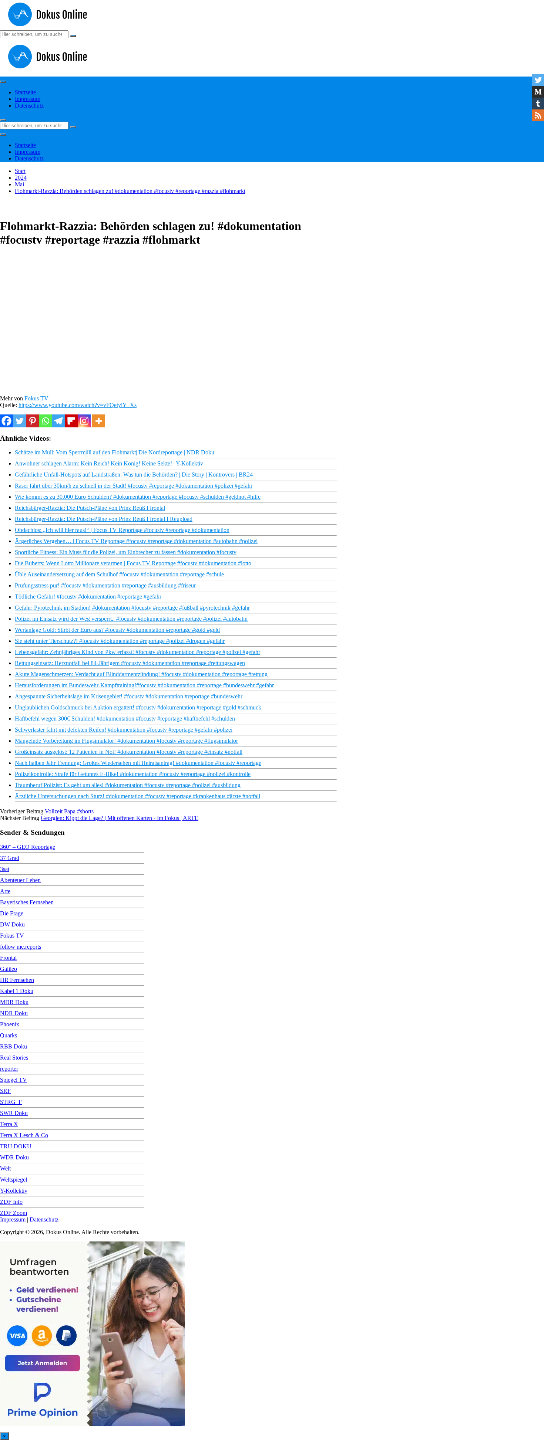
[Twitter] (19, 420)
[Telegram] (58, 420)
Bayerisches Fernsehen (27, 902)
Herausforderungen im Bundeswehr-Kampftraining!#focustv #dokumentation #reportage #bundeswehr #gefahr (144, 685)
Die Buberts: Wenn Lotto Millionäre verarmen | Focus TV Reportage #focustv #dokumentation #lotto (133, 563)
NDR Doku (14, 1013)
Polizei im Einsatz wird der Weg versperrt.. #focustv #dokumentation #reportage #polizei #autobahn (131, 619)
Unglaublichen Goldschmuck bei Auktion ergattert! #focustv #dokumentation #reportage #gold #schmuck (138, 707)
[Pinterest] (32, 420)
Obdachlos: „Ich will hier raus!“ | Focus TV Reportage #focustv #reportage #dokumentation (122, 530)
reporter (9, 1068)
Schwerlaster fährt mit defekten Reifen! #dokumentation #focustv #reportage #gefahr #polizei (123, 729)
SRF (5, 1091)
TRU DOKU (15, 1146)
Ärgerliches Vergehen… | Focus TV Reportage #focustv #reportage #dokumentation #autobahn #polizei (136, 541)
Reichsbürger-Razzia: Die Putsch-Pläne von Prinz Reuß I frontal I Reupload (103, 519)
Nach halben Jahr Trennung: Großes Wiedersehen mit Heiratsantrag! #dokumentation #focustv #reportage (138, 763)
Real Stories (14, 1057)
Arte (5, 891)
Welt (5, 1168)
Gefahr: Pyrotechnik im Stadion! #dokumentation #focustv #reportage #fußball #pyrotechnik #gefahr (132, 607)
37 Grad (9, 858)
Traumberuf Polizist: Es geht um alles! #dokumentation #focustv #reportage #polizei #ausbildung (128, 785)
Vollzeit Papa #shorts (69, 811)
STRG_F (11, 1102)
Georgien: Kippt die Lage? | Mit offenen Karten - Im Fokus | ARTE (119, 818)
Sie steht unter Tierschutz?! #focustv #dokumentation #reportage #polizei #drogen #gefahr (120, 641)
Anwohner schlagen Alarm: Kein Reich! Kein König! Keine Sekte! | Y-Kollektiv (109, 463)
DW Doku (12, 924)
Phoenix (9, 1024)
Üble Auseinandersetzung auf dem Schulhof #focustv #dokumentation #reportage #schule (119, 574)
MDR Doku (14, 1002)
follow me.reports (20, 946)
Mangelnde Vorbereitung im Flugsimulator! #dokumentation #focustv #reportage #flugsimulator (126, 741)
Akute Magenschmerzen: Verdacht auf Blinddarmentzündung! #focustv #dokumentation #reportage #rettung (141, 674)
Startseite (25, 92)
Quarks (8, 1035)
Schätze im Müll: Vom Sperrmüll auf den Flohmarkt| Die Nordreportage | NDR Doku (114, 452)
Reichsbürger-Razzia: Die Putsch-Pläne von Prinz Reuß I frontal (90, 508)
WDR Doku (14, 1157)
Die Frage (11, 913)
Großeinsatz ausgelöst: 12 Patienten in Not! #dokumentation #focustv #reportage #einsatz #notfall (128, 752)
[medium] (538, 92)
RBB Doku (13, 1046)
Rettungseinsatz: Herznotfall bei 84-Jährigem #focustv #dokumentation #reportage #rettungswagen (130, 663)
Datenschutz (29, 105)
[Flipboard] (71, 420)
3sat (4, 869)
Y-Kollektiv (13, 1190)
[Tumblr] (538, 103)
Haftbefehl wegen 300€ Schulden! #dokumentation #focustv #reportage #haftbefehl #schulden (125, 718)
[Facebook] (6, 420)
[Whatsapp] (45, 420)
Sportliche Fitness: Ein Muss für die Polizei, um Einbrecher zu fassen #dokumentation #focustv (125, 552)
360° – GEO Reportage (27, 847)
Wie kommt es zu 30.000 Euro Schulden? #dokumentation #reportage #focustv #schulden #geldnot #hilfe (138, 497)
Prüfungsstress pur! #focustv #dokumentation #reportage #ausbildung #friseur (105, 585)
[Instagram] (84, 420)
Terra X (9, 1124)
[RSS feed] (538, 115)
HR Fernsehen (17, 980)
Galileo (8, 969)
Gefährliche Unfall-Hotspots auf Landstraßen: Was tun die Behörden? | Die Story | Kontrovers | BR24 (134, 474)
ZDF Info (11, 1202)
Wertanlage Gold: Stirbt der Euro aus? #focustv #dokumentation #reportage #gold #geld (117, 630)
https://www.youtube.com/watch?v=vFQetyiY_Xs (78, 405)
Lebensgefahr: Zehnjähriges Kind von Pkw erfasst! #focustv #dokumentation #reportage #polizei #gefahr (137, 652)
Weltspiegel (13, 1179)
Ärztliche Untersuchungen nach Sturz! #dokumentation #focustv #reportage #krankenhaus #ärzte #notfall (137, 796)
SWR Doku (14, 1113)
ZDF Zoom (13, 1213)
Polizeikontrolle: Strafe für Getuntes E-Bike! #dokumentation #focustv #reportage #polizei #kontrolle (133, 774)
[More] (99, 420)
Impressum (27, 99)
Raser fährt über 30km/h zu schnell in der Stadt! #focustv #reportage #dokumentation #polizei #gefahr (133, 485)
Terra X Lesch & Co (24, 1135)
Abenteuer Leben (20, 880)
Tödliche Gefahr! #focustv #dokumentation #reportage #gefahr (88, 596)
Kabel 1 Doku (16, 991)
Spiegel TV (13, 1080)
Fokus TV (36, 398)
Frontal (8, 958)
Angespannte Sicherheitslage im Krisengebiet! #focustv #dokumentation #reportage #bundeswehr (128, 696)
